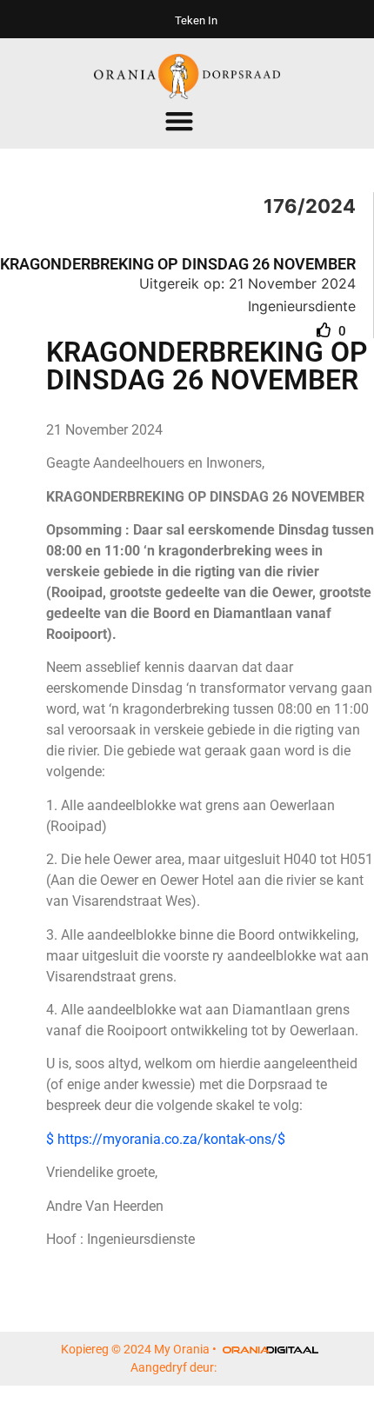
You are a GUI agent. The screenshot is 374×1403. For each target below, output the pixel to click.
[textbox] (210, 430)
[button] (179, 121)
